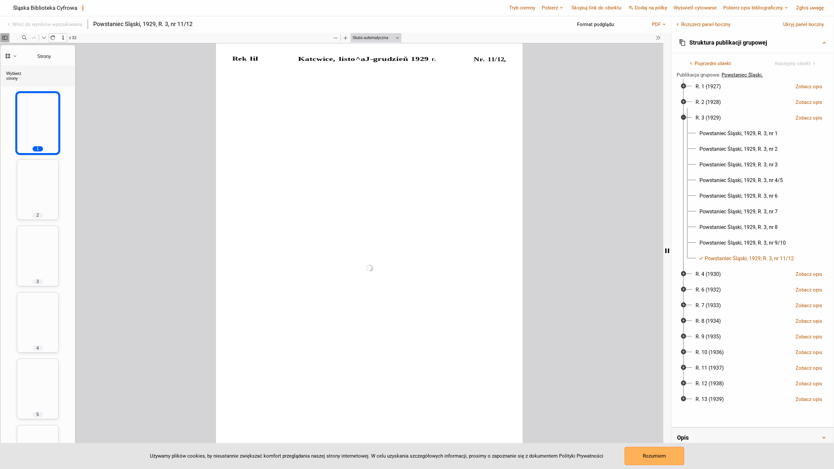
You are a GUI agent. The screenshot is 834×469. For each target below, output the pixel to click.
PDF (656, 24)
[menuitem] (708, 86)
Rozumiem (654, 456)
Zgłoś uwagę (810, 8)
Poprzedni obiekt (713, 63)
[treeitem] (752, 86)
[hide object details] (667, 251)
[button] (752, 42)
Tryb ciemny (522, 8)
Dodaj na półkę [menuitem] (651, 8)
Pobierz (550, 8)
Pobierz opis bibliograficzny (753, 8)
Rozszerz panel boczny (705, 24)
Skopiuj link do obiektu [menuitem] (596, 8)
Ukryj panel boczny (803, 24)
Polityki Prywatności (581, 456)
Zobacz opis (809, 87)
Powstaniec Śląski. (742, 75)
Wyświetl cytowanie (695, 8)
